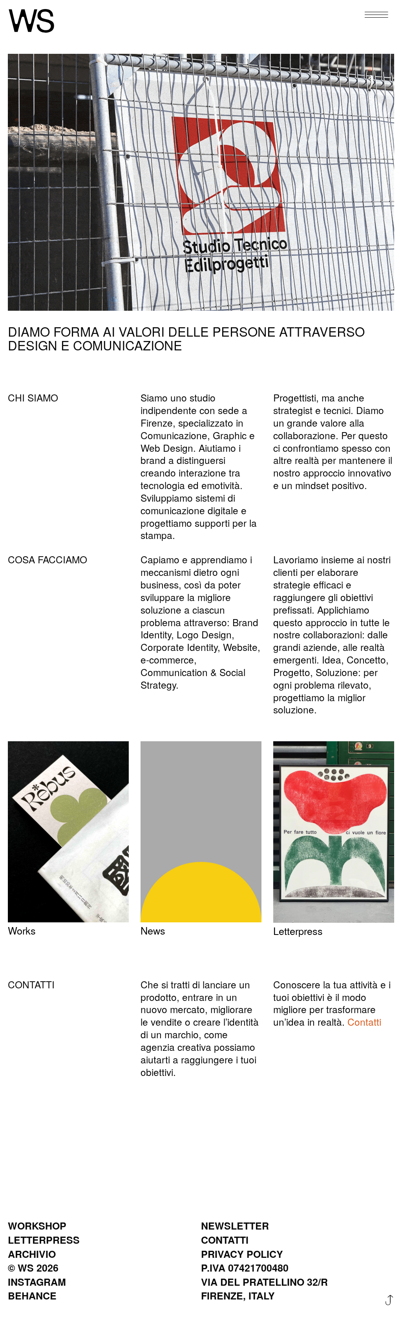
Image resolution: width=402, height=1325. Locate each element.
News (153, 930)
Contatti (364, 1021)
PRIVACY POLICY (242, 1254)
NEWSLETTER (235, 1225)
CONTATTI (225, 1239)
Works (22, 930)
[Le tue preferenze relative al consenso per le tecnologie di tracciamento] (388, 1311)
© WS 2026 (33, 1267)
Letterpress (298, 931)
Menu (370, 15)
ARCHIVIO (32, 1254)
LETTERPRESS (44, 1239)
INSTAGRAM (37, 1282)
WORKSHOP (37, 1225)
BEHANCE (32, 1295)
